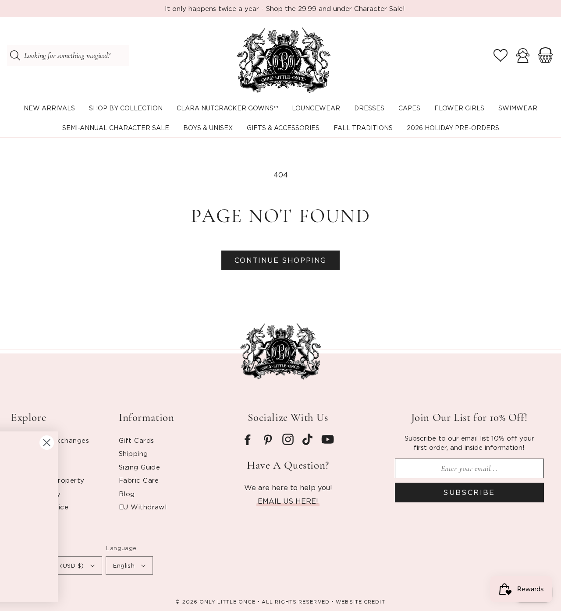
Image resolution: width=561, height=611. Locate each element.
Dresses (369, 108)
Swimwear (517, 108)
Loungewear (316, 108)
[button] (126, 108)
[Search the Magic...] (14, 55)
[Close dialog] (309, 442)
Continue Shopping (280, 260)
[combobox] (68, 55)
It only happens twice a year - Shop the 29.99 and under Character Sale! (285, 8)
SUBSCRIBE (469, 492)
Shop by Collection (126, 108)
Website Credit (360, 601)
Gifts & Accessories (283, 127)
